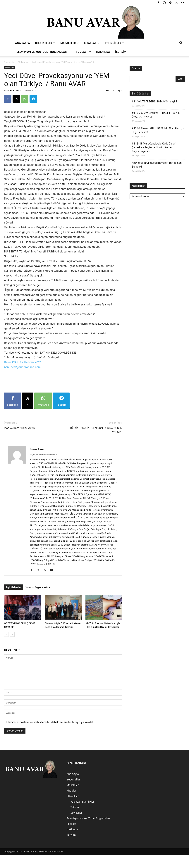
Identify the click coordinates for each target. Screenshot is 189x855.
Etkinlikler (113, 43)
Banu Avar (15, 90)
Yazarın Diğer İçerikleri (38, 587)
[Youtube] (182, 2)
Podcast (82, 52)
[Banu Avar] (94, 22)
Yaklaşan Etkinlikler (82, 801)
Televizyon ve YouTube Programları (41, 52)
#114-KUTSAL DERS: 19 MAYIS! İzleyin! (154, 101)
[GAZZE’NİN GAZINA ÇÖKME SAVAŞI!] (22, 607)
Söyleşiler (76, 812)
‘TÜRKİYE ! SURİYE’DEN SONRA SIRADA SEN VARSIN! (95, 429)
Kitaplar (90, 43)
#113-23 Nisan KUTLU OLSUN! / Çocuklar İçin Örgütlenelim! (158, 130)
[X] (176, 2)
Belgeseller (43, 43)
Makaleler (68, 43)
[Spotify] (170, 2)
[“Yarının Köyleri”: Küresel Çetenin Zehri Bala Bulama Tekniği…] (63, 607)
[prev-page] (6, 634)
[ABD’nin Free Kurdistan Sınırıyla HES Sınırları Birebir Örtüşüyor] (103, 607)
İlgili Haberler (13, 587)
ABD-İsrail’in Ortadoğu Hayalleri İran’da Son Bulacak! (157, 164)
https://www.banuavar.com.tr (44, 454)
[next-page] (12, 634)
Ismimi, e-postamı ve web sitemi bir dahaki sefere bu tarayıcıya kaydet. (51, 722)
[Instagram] (164, 2)
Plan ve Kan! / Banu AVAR (19, 428)
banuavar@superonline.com (22, 367)
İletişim (120, 52)
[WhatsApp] (24, 99)
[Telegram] (33, 99)
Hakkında (103, 52)
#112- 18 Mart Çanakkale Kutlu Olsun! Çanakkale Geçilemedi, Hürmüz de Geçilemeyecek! (154, 147)
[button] (180, 43)
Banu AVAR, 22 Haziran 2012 (22, 362)
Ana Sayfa (22, 43)
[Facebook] (158, 2)
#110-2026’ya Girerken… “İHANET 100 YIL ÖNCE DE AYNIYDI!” (156, 114)
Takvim (75, 807)
